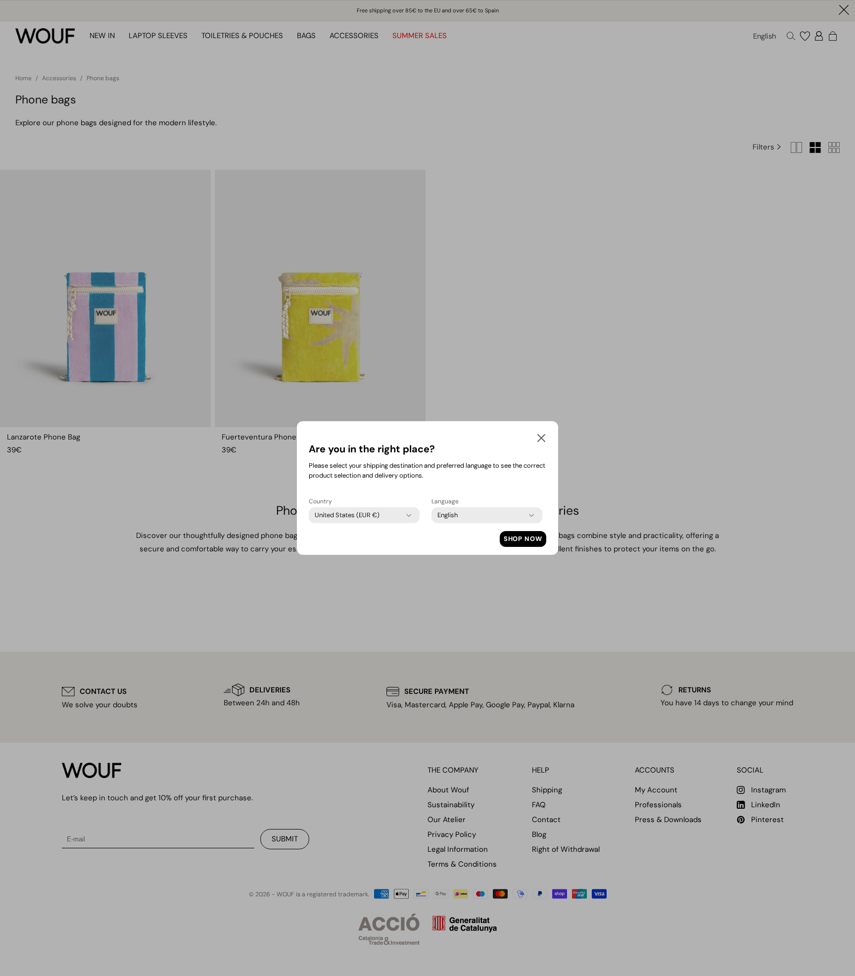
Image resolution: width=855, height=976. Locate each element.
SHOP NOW (523, 539)
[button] (541, 440)
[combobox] (347, 515)
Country (320, 501)
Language (445, 501)
